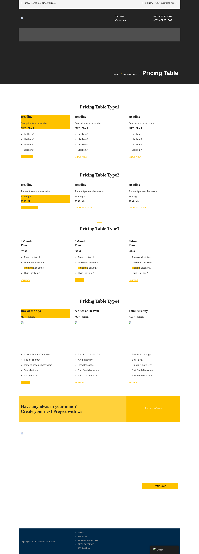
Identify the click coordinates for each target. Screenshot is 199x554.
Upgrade (25, 279)
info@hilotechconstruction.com (122, 468)
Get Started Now (29, 207)
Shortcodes (130, 74)
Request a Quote (153, 408)
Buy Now (25, 382)
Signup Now (27, 156)
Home (116, 74)
